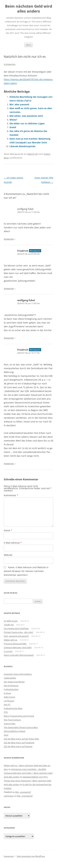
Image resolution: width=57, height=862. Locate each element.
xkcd (6, 735)
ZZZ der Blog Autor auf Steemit (18, 746)
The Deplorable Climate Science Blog (21, 727)
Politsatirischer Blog (13, 708)
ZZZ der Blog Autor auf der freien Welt (21, 738)
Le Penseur (9, 700)
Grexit (13, 127)
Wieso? (13, 119)
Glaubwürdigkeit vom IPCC (35, 776)
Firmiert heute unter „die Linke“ (18, 632)
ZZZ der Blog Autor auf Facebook (19, 742)
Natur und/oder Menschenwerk (19, 655)
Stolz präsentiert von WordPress (31, 856)
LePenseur (9, 795)
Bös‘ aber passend (19, 104)
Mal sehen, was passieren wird (26, 115)
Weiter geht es (10, 639)
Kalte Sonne (9, 696)
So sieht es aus (11, 620)
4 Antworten (10, 64)
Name (8, 530)
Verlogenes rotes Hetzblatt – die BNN (28, 769)
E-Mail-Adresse (13, 542)
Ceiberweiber (10, 677)
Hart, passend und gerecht (16, 636)
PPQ (6, 712)
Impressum (9, 856)
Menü (28, 45)
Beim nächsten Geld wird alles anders (28, 9)
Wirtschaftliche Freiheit (14, 731)
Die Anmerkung (11, 685)
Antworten (9, 239)
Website (8, 554)
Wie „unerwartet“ (23, 792)
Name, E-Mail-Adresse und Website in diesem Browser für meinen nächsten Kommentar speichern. (26, 571)
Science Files (9, 723)
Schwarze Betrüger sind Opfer (18, 647)
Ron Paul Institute (12, 719)
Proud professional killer (15, 643)
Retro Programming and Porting (19, 716)
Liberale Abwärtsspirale (22, 146)
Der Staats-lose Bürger (14, 681)
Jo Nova (7, 693)
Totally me (9, 624)
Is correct (8, 651)
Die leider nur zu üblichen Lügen (27, 123)
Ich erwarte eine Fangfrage (16, 628)
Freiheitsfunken (11, 689)
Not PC (7, 704)
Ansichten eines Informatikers (18, 674)
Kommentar (11, 495)
